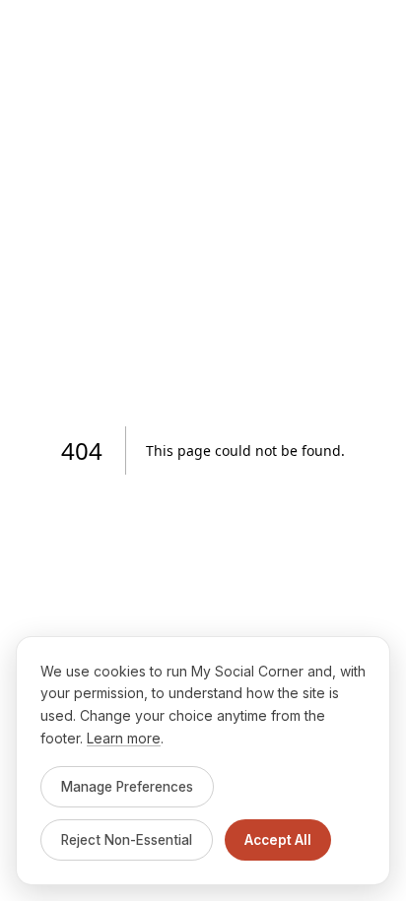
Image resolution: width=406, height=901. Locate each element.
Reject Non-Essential (126, 840)
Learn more (124, 738)
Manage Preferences (127, 787)
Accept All (277, 840)
